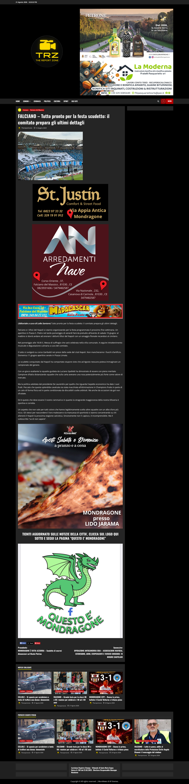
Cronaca (37, 101)
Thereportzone (26, 128)
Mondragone (103, 691)
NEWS (170, 101)
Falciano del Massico (37, 110)
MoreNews (102, 781)
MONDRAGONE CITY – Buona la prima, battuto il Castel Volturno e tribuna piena (105, 698)
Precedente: (40, 650)
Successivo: (98, 652)
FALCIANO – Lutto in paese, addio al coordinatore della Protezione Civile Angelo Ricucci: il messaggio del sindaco (151, 749)
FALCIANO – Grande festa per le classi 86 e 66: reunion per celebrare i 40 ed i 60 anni (70, 700)
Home (18, 101)
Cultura (57, 101)
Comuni (26, 101)
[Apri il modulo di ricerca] (158, 101)
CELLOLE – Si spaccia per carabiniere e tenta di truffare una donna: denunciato (33, 698)
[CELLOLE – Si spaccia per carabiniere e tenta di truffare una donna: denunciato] (34, 683)
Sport (66, 101)
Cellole (22, 691)
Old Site (75, 101)
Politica (47, 101)
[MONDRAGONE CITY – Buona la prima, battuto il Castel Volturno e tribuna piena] (106, 683)
